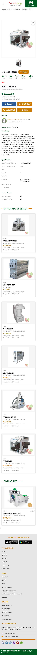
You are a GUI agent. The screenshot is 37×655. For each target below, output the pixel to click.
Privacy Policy (7, 587)
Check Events (6, 619)
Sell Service (6, 616)
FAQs (3, 584)
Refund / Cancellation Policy (12, 594)
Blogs (4, 580)
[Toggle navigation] (3, 4)
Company (5, 577)
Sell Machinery (7, 612)
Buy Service (6, 609)
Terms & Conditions (9, 591)
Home (4, 9)
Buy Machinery (7, 606)
